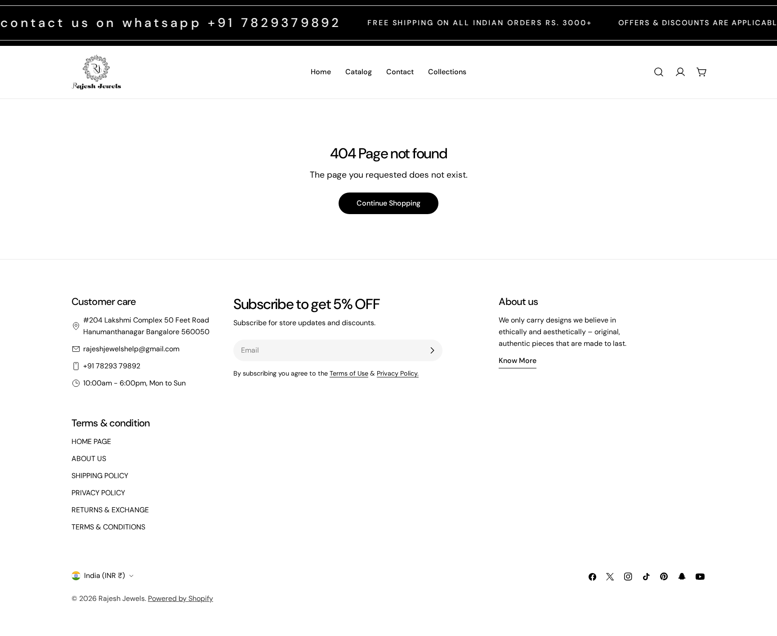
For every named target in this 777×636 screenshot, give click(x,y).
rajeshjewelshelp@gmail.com (131, 349)
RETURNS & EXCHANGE (110, 510)
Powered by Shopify (180, 598)
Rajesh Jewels (121, 598)
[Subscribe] (432, 350)
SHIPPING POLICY (99, 475)
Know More (517, 360)
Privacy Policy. (398, 373)
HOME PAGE (91, 441)
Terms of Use (349, 373)
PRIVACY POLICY (98, 492)
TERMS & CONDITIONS (108, 527)
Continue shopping (388, 203)
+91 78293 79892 (111, 366)
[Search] (659, 72)
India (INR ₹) (104, 575)
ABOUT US (88, 458)
